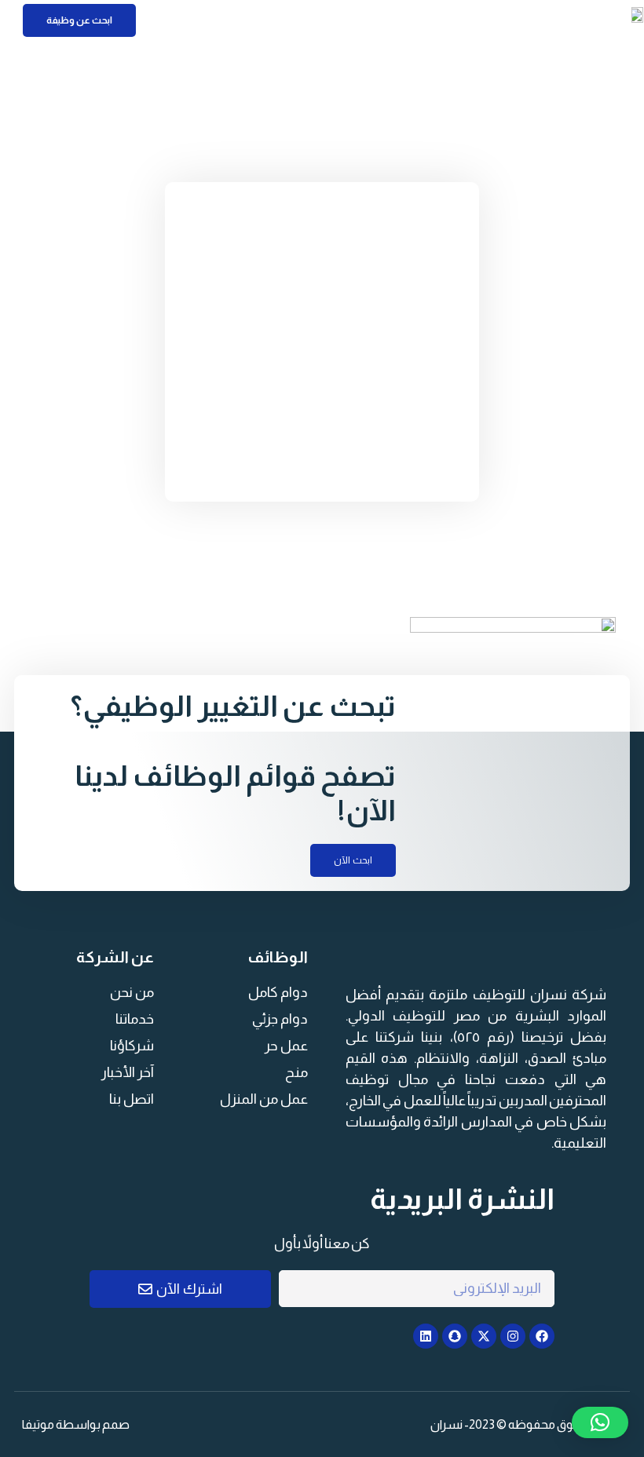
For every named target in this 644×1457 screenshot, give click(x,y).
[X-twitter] (483, 1336)
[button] (194, 14)
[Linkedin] (425, 1336)
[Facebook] (541, 1336)
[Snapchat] (454, 1336)
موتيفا (39, 1424)
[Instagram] (512, 1336)
